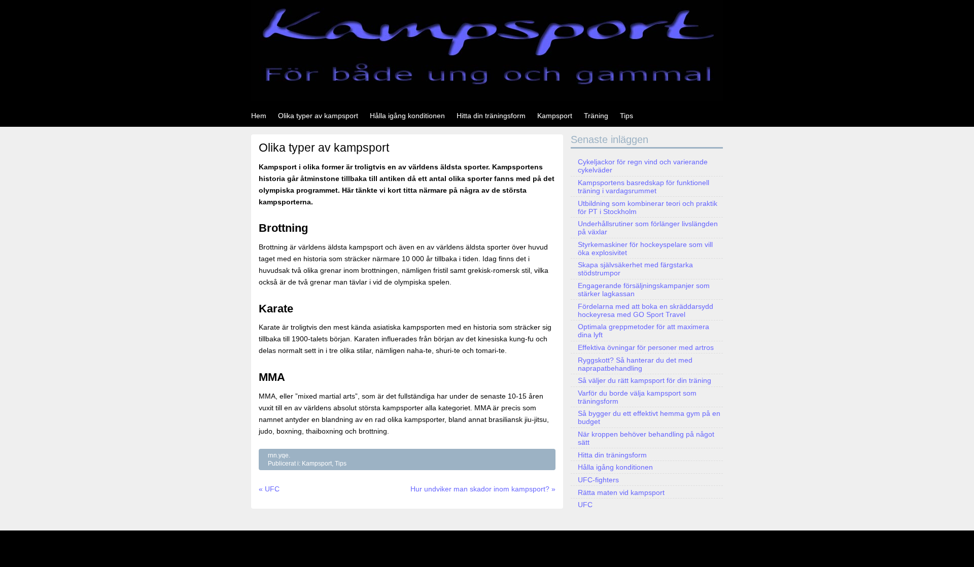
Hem (258, 116)
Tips (626, 116)
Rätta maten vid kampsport (621, 492)
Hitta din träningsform (491, 116)
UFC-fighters (598, 480)
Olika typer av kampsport (318, 116)
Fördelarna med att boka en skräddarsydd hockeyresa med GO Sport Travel (645, 310)
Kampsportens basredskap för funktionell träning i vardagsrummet (643, 187)
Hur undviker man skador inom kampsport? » (482, 489)
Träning (596, 116)
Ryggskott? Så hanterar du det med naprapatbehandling (635, 364)
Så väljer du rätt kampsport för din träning (644, 380)
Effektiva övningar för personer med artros (646, 347)
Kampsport (554, 116)
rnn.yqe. (279, 455)
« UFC (269, 489)
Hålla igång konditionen (407, 116)
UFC (585, 505)
